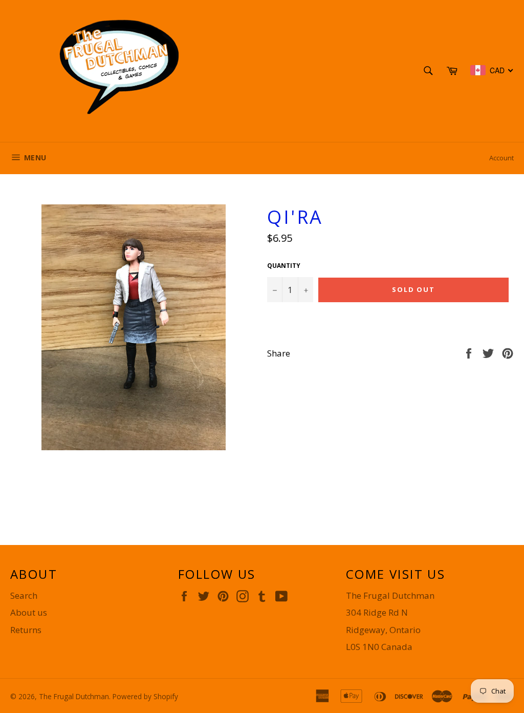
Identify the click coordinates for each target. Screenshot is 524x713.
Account (501, 157)
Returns (25, 630)
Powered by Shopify (145, 696)
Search (23, 595)
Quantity (283, 266)
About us (28, 612)
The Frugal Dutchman (74, 696)
